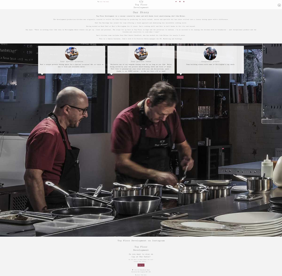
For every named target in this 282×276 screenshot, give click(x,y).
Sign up (141, 265)
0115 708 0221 (104, 1)
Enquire (41, 77)
